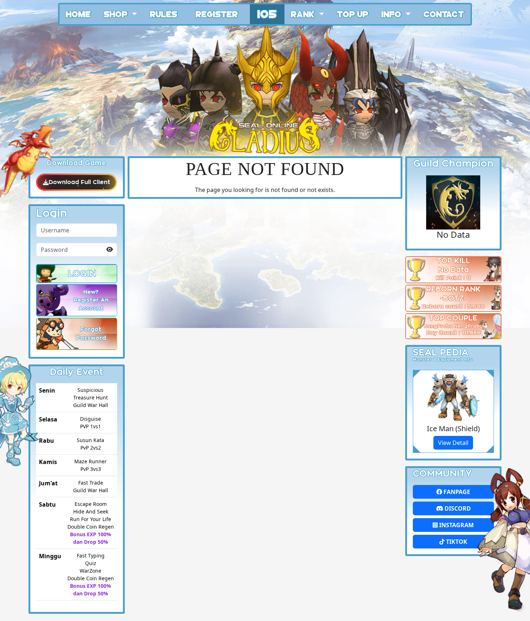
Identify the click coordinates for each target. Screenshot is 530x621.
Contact (444, 13)
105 (267, 13)
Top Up (352, 13)
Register (217, 13)
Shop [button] (117, 13)
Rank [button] (304, 13)
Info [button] (392, 13)
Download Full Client (79, 182)
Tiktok (456, 542)
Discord (457, 508)
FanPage (456, 492)
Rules (163, 13)
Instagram (456, 525)
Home (78, 13)
